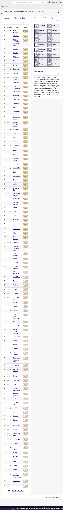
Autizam (15, 289)
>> (23, 491)
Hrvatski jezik (16, 486)
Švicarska (15, 349)
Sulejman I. (16, 57)
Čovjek (15, 376)
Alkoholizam (16, 285)
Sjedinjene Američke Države (16, 124)
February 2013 (18, 18)
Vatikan (15, 466)
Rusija (14, 172)
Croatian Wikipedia (56, 2)
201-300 (19, 491)
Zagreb (15, 65)
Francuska (15, 180)
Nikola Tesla (16, 82)
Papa (14, 211)
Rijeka (14, 384)
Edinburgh (15, 310)
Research (43, 2)
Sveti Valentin (16, 129)
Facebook (15, 61)
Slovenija (15, 443)
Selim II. (15, 452)
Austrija (15, 340)
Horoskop (15, 164)
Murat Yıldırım (16, 277)
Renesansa (16, 365)
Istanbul (15, 216)
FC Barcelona (16, 336)
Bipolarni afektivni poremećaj (16, 316)
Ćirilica (14, 141)
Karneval (15, 258)
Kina (14, 412)
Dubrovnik (15, 262)
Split (14, 321)
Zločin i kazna (16, 198)
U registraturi (16, 176)
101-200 (14, 491)
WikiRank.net (59, 11)
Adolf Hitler (16, 220)
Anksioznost (16, 380)
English (5, 7)
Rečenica (15, 416)
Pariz (14, 398)
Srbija (14, 154)
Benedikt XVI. (16, 168)
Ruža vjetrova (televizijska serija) (16, 360)
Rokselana (15, 53)
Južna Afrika (16, 325)
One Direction (16, 425)
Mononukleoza (17, 95)
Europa (15, 207)
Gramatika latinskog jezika (15, 371)
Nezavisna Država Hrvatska (15, 331)
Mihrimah (15, 242)
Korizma (15, 133)
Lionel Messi (16, 99)
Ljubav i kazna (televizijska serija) (16, 248)
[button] (23, 22)
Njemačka (15, 73)
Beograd (15, 429)
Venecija (15, 408)
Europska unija (16, 103)
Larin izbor (16, 306)
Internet (15, 137)
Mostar (15, 470)
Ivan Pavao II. (16, 91)
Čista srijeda (16, 69)
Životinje (15, 461)
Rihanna (15, 281)
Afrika (14, 108)
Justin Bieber (16, 229)
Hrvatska (15, 49)
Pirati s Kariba (16, 439)
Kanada (15, 344)
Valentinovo (16, 36)
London (15, 184)
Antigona (15, 302)
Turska (14, 150)
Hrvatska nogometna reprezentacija (17, 475)
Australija (15, 293)
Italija (14, 233)
